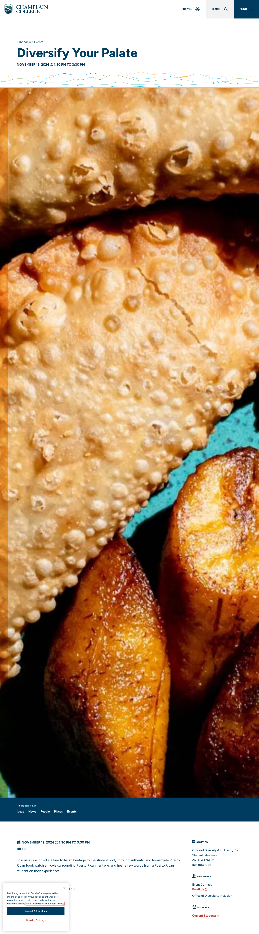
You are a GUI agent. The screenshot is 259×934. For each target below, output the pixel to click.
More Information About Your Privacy (45, 903)
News (32, 811)
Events (38, 42)
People (45, 811)
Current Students (204, 915)
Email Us (198, 889)
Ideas (20, 811)
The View (24, 42)
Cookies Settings (36, 920)
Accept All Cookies (36, 911)
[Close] (64, 888)
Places (58, 811)
